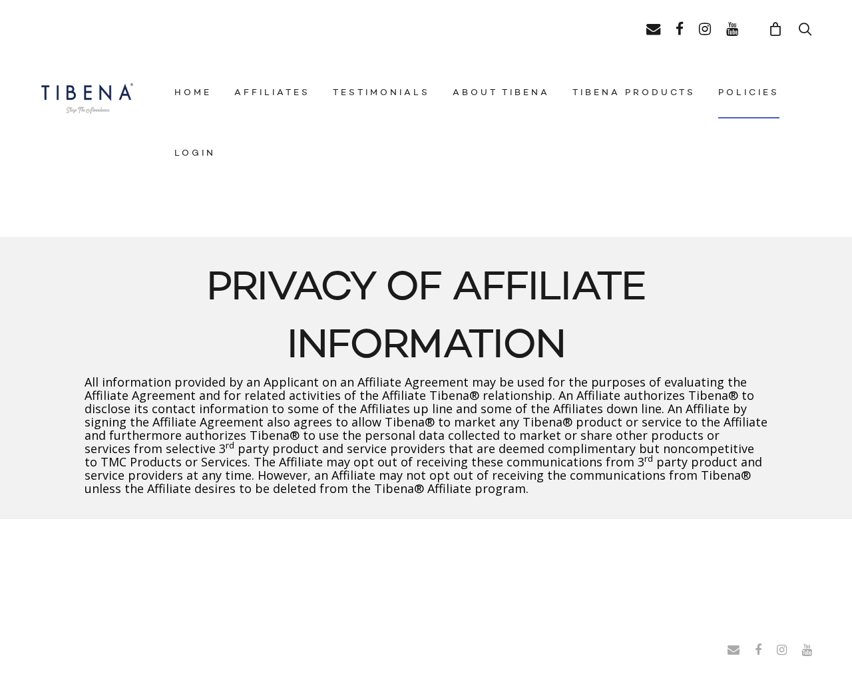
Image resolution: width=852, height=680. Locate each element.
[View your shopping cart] (776, 28)
